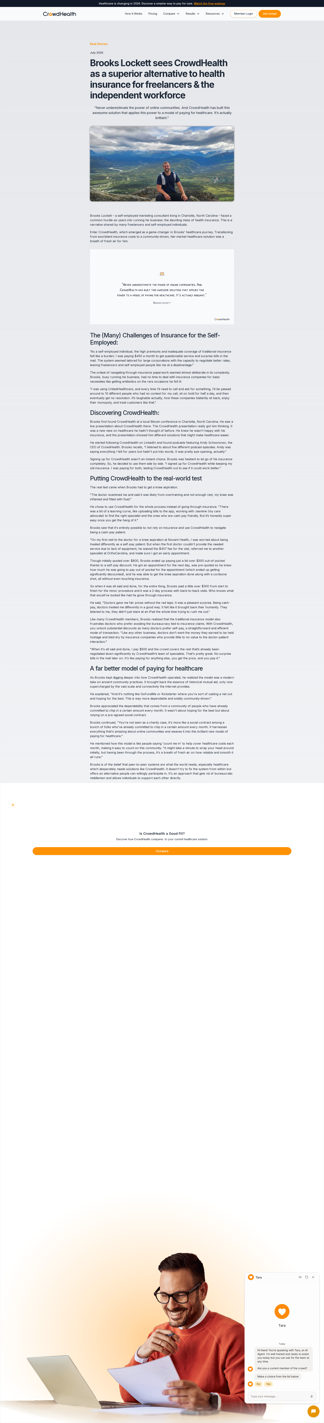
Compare (162, 851)
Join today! (269, 13)
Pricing (152, 13)
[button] (171, 13)
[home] (59, 13)
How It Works (133, 13)
